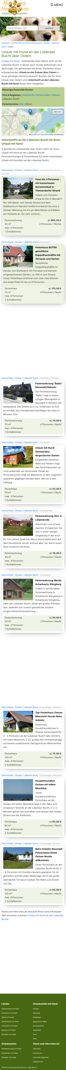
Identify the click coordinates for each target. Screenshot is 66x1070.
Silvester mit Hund (9, 1057)
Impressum (37, 1053)
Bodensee (37, 1017)
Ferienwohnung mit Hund (11, 1049)
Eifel (35, 1039)
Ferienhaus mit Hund (10, 1053)
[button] (30, 112)
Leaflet (34, 134)
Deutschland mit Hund (10, 1009)
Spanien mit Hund (9, 1030)
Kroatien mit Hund (9, 1034)
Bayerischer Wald (40, 1021)
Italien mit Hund (8, 1017)
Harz (35, 1034)
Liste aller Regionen (41, 1057)
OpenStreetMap (46, 134)
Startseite (37, 1049)
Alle (21, 104)
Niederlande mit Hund (10, 1021)
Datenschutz (38, 1062)
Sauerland (37, 1030)
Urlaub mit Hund (10, 61)
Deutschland (7, 170)
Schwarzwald (38, 1026)
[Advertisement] (33, 341)
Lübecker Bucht (31, 170)
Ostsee (18, 170)
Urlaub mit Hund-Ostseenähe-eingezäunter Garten (47, 451)
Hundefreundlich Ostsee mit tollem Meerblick (45, 784)
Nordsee (36, 1013)
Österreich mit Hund (9, 1013)
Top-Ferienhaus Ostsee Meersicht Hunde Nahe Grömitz (48, 716)
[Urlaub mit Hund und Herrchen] (14, 14)
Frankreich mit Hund (9, 1026)
